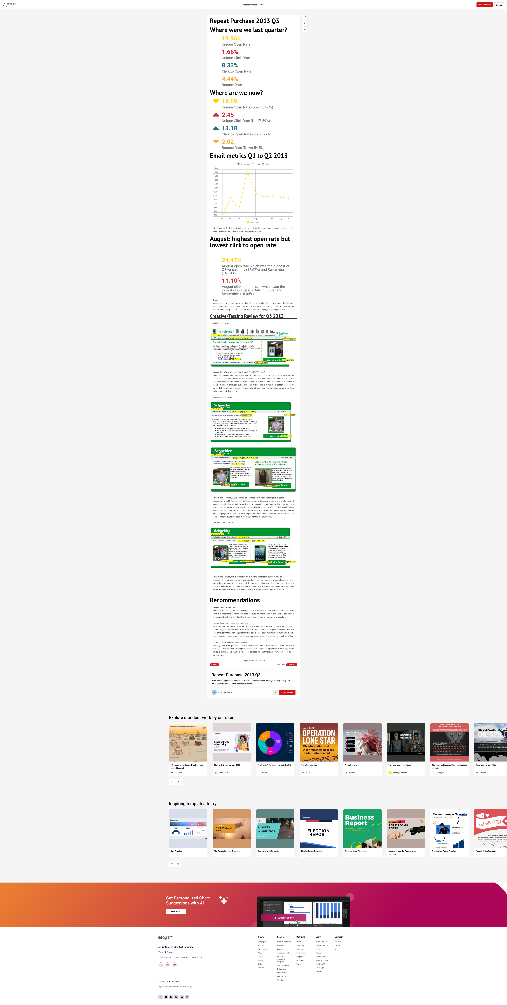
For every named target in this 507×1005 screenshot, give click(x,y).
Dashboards (262, 949)
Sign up (499, 5)
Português (175, 987)
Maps (260, 953)
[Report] (304, 29)
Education (299, 960)
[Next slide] (178, 782)
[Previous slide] (172, 782)
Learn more (175, 911)
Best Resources (321, 957)
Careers (337, 945)
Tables (260, 960)
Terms (161, 952)
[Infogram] (10, 5)
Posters (261, 968)
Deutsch (168, 987)
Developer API (321, 964)
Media (298, 942)
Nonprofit (299, 957)
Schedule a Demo (322, 960)
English (161, 987)
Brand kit (280, 949)
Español (183, 987)
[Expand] (304, 17)
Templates (281, 980)
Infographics (262, 942)
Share (215, 665)
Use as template (484, 5)
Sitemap (318, 971)
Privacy (170, 952)
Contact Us (163, 981)
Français (190, 987)
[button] (253, 222)
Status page (320, 968)
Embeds (280, 945)
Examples (319, 949)
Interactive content (283, 942)
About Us (338, 942)
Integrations (281, 976)
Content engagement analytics (281, 959)
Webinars (319, 953)
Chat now (175, 981)
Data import (281, 969)
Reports (261, 945)
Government (300, 953)
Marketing (300, 945)
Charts (260, 957)
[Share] (304, 23)
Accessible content (284, 953)
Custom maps (282, 973)
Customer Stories (322, 945)
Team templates (283, 965)
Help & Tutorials (321, 942)
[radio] (244, 164)
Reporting (299, 949)
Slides (260, 964)
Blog (336, 949)
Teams (298, 964)
